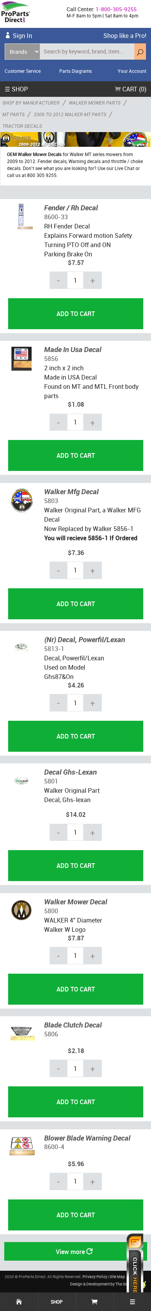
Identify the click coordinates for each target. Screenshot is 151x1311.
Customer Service (23, 71)
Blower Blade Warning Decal (87, 1138)
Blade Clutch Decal (73, 1024)
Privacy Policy (94, 1276)
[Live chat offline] (135, 1268)
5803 (51, 501)
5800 (51, 911)
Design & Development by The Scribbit (103, 1284)
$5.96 (76, 1164)
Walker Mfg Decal (71, 491)
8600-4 (54, 1147)
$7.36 (76, 552)
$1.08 (76, 404)
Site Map (117, 1276)
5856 (51, 358)
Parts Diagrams (75, 71)
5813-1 (54, 648)
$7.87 (76, 938)
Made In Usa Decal (72, 349)
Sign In (22, 35)
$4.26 (76, 685)
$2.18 (76, 1050)
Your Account (132, 71)
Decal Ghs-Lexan (70, 772)
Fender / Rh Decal (71, 207)
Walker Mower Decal (75, 901)
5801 (51, 781)
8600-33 (56, 217)
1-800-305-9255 (116, 9)
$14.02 (76, 814)
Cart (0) (133, 89)
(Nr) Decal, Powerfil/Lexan (84, 639)
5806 (51, 1034)
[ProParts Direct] (30, 14)
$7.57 (76, 262)
